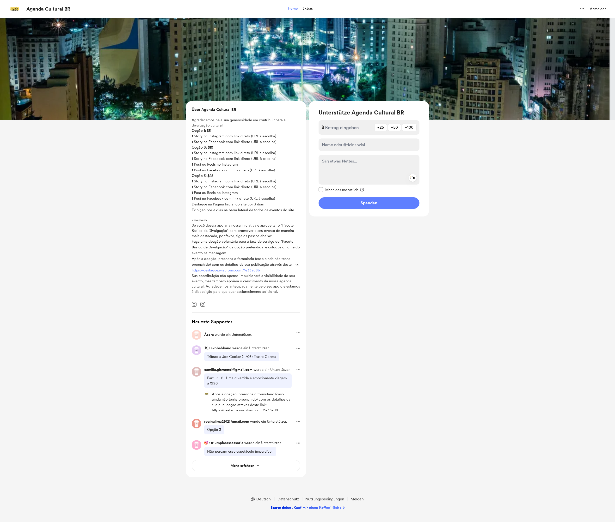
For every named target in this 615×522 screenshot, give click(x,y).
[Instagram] (194, 304)
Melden (357, 499)
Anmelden (598, 9)
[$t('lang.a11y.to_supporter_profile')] (206, 394)
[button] (293, 8)
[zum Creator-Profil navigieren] (15, 9)
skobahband (221, 348)
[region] (369, 158)
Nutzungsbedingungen (324, 499)
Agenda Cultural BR (48, 9)
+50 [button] (394, 127)
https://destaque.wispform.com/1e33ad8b (226, 270)
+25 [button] (380, 127)
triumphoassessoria (227, 443)
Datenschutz (288, 499)
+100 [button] (409, 127)
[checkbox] (338, 189)
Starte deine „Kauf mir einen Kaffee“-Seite (306, 507)
